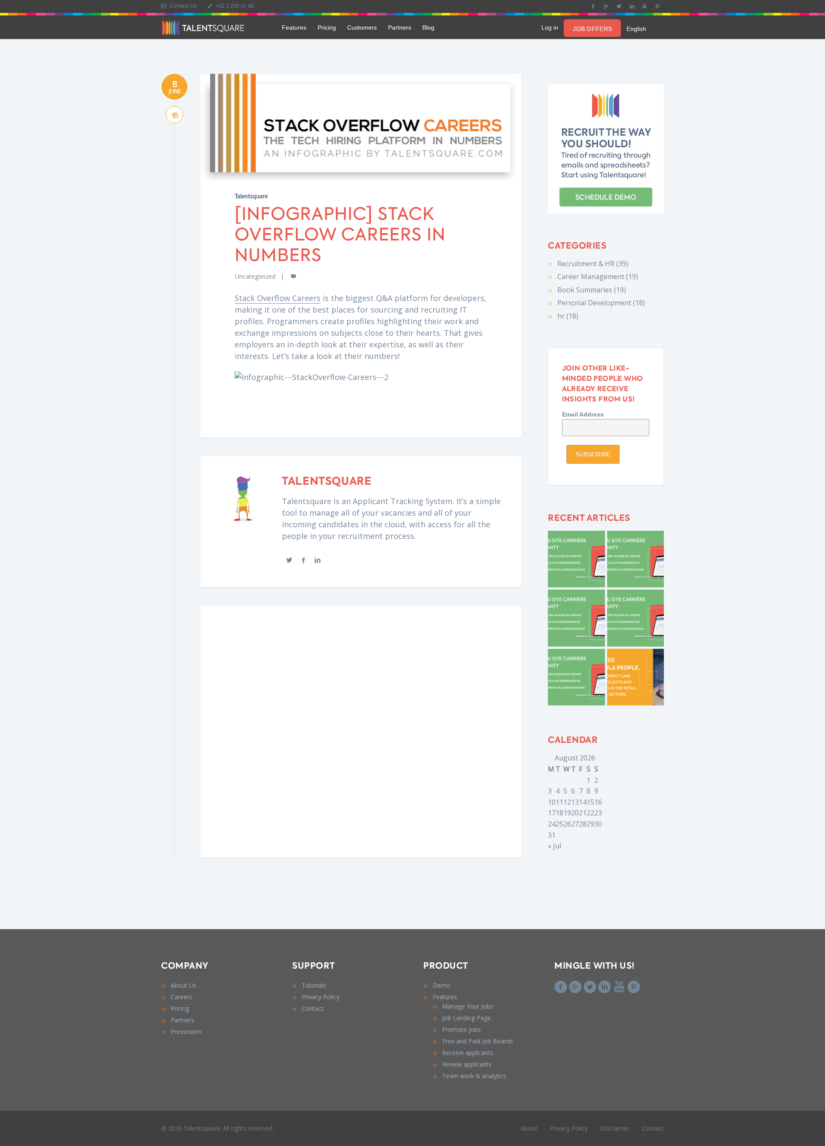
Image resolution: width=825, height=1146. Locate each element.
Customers (362, 27)
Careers (181, 997)
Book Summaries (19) (591, 290)
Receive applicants (467, 1053)
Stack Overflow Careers (278, 298)
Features (294, 27)
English (636, 28)
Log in (549, 27)
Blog (428, 27)
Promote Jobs (461, 1029)
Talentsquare (251, 197)
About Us (183, 985)
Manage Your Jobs (467, 1006)
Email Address (583, 414)
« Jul (554, 846)
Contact (313, 1008)
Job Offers (592, 28)
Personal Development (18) (601, 302)
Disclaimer (614, 1128)
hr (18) (567, 316)
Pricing (327, 27)
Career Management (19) (597, 276)
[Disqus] (360, 730)
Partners (399, 27)
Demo (441, 985)
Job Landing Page (466, 1018)
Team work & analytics (474, 1076)
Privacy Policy (320, 997)
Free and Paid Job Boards (477, 1041)
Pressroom (186, 1031)
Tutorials (314, 985)
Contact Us (182, 5)
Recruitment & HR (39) (592, 263)
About (529, 1128)
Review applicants (467, 1064)
